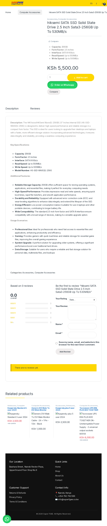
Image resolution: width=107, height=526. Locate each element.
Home (8, 12)
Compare (55, 41)
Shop (57, 471)
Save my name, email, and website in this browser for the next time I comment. (79, 343)
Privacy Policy (15, 497)
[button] (62, 84)
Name (59, 324)
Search (91, 3)
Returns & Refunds (17, 493)
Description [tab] (11, 108)
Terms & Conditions (18, 501)
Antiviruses (12, 406)
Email (59, 333)
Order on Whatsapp (64, 85)
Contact (58, 480)
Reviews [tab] (35, 108)
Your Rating (61, 298)
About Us (59, 475)
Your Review (61, 306)
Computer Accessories (30, 12)
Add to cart (81, 77)
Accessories (52, 19)
